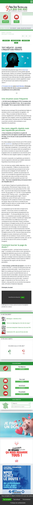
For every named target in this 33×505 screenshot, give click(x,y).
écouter (22, 394)
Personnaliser (26, 499)
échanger (22, 388)
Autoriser (22, 297)
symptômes (26, 40)
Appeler (5, 21)
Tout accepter (7, 499)
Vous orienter (16, 399)
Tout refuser (16, 499)
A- (26, 36)
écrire (16, 21)
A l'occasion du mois (7, 86)
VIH (16, 42)
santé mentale (15, 40)
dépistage (6, 40)
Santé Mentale (20, 86)
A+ (23, 36)
